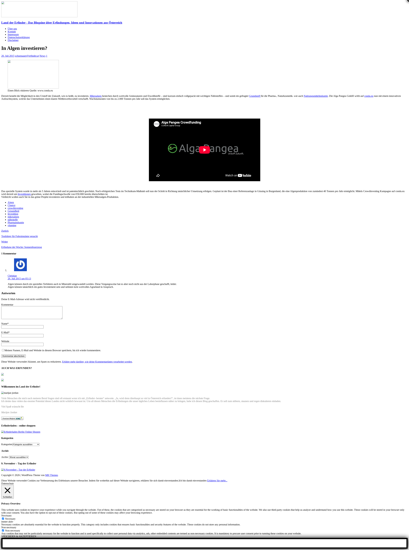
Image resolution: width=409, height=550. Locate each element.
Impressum (13, 34)
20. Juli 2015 (7, 55)
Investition (13, 214)
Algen (11, 202)
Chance (11, 205)
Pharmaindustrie (16, 222)
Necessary (10, 518)
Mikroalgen (96, 96)
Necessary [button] (6, 515)
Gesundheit (13, 211)
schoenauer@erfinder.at (27, 55)
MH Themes (51, 475)
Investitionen (24, 194)
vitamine (12, 225)
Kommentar (7, 304)
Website (5, 341)
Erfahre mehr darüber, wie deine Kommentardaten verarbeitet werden (97, 361)
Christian (12, 275)
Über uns (12, 28)
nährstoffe (13, 219)
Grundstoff (255, 96)
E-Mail (4, 332)
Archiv (4, 457)
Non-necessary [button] (8, 527)
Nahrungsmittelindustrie (316, 96)
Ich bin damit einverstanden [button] (193, 480)
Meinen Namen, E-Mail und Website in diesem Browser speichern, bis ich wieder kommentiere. (52, 350)
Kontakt (12, 31)
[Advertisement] (38, 110)
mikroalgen (13, 216)
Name (4, 323)
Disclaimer (13, 40)
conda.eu (368, 96)
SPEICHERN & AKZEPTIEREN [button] (18, 536)
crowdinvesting (15, 208)
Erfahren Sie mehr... (217, 480)
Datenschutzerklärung (19, 37)
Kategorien (6, 444)
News (42, 55)
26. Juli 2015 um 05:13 (19, 278)
